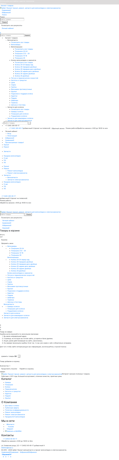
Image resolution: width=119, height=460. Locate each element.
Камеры (8, 382)
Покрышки (9, 385)
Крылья (8, 398)
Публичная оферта (12, 408)
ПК (5, 162)
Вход (9, 133)
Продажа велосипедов (12, 156)
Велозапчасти (12, 177)
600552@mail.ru (7, 448)
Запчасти (7, 151)
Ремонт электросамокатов (17, 173)
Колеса (7, 387)
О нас (6, 158)
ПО (5, 160)
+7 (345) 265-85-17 (16, 128)
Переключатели (11, 389)
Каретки (8, 393)
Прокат (6, 145)
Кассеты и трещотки (13, 391)
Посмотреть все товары (20, 42)
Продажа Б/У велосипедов (15, 417)
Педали (8, 396)
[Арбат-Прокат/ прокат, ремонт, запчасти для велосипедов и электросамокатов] (31, 374)
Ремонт (6, 147)
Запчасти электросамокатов (18, 180)
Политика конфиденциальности (17, 410)
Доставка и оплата (12, 406)
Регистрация (12, 136)
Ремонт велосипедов (15, 171)
